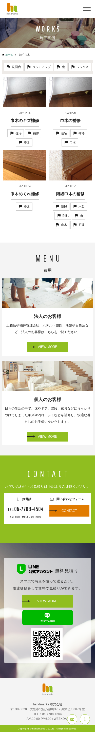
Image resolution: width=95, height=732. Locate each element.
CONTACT (72, 719)
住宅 (18, 133)
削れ (66, 215)
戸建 (82, 225)
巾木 (27, 142)
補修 (36, 133)
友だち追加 (47, 617)
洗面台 (16, 67)
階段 (64, 206)
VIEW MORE (47, 347)
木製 (82, 206)
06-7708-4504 (85, 719)
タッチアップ (41, 67)
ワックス (83, 67)
